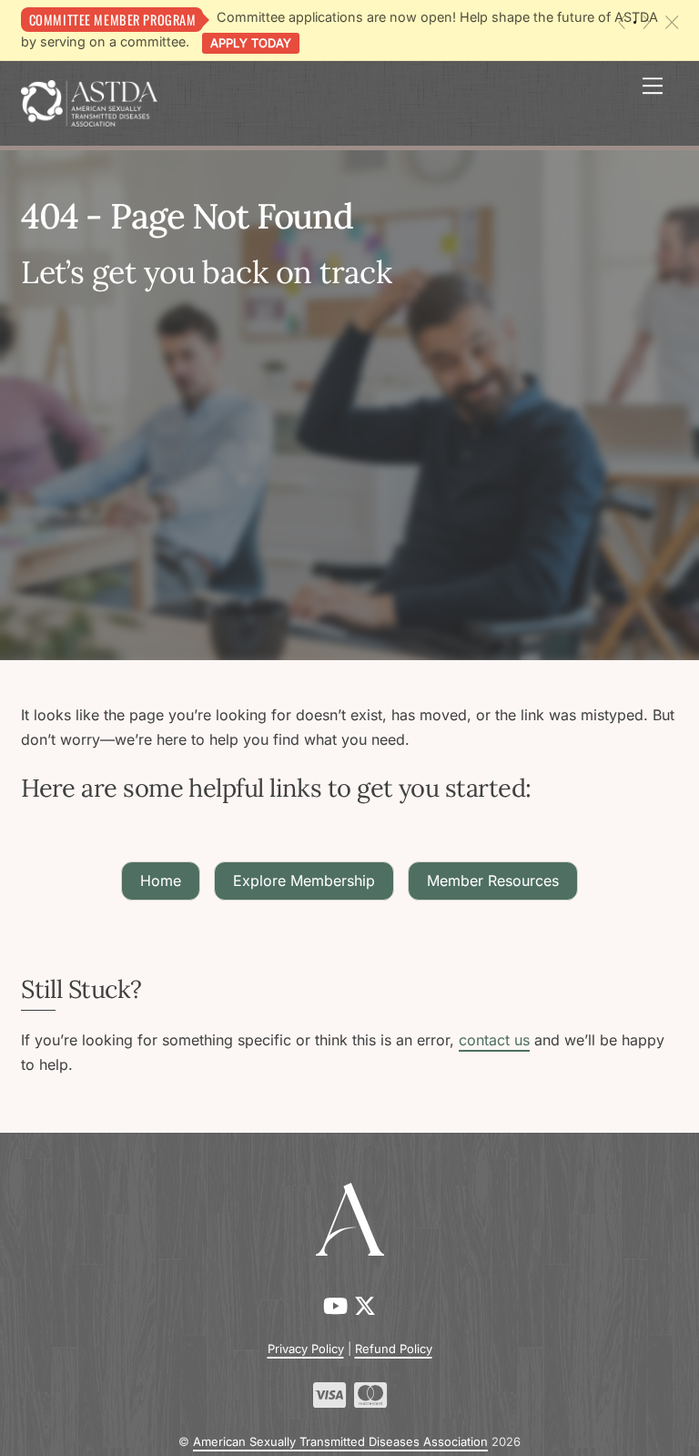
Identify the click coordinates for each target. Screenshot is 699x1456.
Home (160, 880)
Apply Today (250, 43)
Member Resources (493, 880)
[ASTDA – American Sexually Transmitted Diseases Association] (89, 101)
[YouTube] (338, 1306)
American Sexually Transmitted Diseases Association (340, 1441)
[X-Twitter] (365, 1306)
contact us (494, 1040)
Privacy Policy (306, 1348)
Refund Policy (393, 1348)
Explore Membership (304, 880)
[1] (634, 22)
